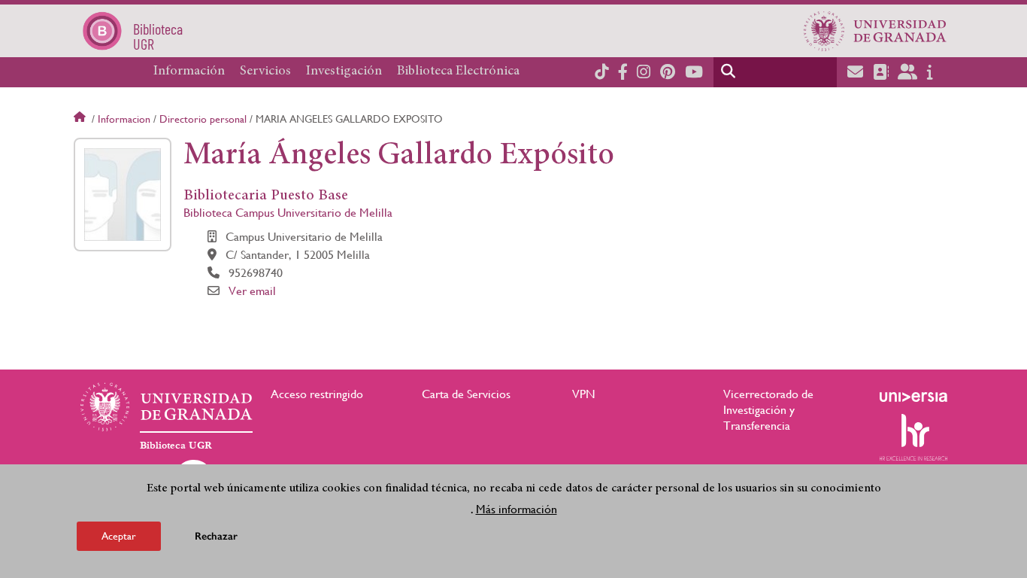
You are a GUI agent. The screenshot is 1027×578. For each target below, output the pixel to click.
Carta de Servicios (466, 394)
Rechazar (216, 536)
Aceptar (118, 536)
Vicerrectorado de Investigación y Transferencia (768, 410)
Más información (516, 509)
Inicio (81, 118)
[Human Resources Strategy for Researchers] (913, 437)
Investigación (344, 71)
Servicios (265, 71)
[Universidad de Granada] (875, 31)
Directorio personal (203, 119)
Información (189, 71)
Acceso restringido (317, 394)
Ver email (252, 291)
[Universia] (913, 396)
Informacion (124, 119)
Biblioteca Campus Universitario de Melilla (287, 212)
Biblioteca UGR (176, 446)
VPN (583, 394)
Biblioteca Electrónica (458, 71)
